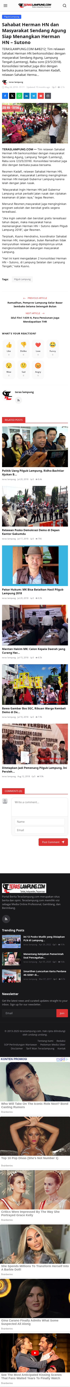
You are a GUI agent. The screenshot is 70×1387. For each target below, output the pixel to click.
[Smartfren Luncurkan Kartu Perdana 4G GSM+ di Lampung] (11, 976)
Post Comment (50, 842)
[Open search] (64, 6)
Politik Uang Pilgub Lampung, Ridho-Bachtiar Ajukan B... (33, 472)
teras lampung (24, 392)
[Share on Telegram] (34, 96)
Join (62, 1013)
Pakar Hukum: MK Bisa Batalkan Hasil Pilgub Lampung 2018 (32, 591)
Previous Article (37, 298)
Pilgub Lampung (22, 279)
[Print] (48, 96)
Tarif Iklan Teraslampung (40, 1048)
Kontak (61, 1048)
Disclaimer (17, 1048)
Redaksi (61, 1040)
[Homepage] (35, 6)
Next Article (33, 313)
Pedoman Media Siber (52, 1044)
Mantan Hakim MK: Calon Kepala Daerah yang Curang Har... (33, 651)
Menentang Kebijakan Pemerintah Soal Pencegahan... (43, 955)
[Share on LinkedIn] (26, 96)
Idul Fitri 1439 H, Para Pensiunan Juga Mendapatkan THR (35, 319)
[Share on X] (12, 96)
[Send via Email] (41, 96)
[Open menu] (5, 6)
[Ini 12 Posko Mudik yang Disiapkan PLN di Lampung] (11, 941)
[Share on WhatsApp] (19, 96)
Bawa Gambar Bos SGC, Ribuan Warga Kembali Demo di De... (34, 710)
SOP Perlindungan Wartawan (20, 1044)
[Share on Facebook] (5, 96)
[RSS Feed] (18, 400)
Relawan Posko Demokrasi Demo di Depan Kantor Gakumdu (31, 532)
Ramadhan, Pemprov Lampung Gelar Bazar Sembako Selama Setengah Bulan (35, 304)
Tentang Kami (45, 1040)
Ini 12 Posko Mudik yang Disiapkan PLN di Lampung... (44, 938)
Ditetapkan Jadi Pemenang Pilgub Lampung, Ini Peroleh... (34, 769)
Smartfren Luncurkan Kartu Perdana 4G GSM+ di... (44, 973)
